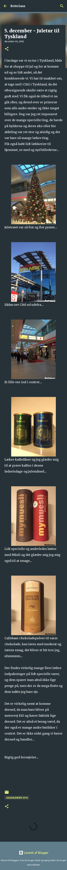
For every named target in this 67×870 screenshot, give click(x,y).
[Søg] (62, 5)
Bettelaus (17, 6)
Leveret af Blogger (35, 852)
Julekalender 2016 (17, 797)
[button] (6, 49)
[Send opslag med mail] (6, 793)
